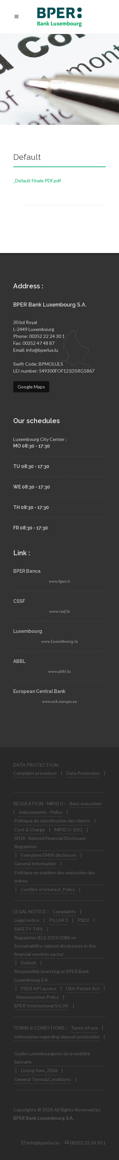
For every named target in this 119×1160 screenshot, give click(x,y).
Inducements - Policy (40, 812)
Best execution (85, 803)
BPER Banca (27, 571)
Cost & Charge (29, 829)
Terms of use (84, 1028)
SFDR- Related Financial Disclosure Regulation (50, 842)
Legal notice (26, 920)
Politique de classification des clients (52, 820)
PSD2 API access (39, 988)
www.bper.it (59, 581)
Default (28, 962)
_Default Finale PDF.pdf (37, 180)
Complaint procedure (35, 773)
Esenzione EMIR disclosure (48, 855)
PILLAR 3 (58, 920)
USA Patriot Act (82, 988)
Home (56, 81)
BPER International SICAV (41, 1005)
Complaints (64, 911)
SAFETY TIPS (28, 929)
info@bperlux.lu (42, 350)
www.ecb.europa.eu (59, 701)
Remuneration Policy (37, 997)
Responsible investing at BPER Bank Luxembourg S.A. (51, 975)
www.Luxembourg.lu (59, 641)
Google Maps (31, 386)
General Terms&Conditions (42, 1079)
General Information (35, 863)
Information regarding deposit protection (56, 1036)
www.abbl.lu (59, 671)
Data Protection (83, 773)
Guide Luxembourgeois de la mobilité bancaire (52, 1058)
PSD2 (83, 920)
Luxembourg (27, 631)
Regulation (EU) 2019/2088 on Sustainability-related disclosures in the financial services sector (55, 946)
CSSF (19, 601)
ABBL (19, 661)
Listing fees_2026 (39, 1070)
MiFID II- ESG (69, 829)
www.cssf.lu (59, 611)
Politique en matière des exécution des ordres (54, 877)
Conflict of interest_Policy (48, 889)
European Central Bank (39, 691)
